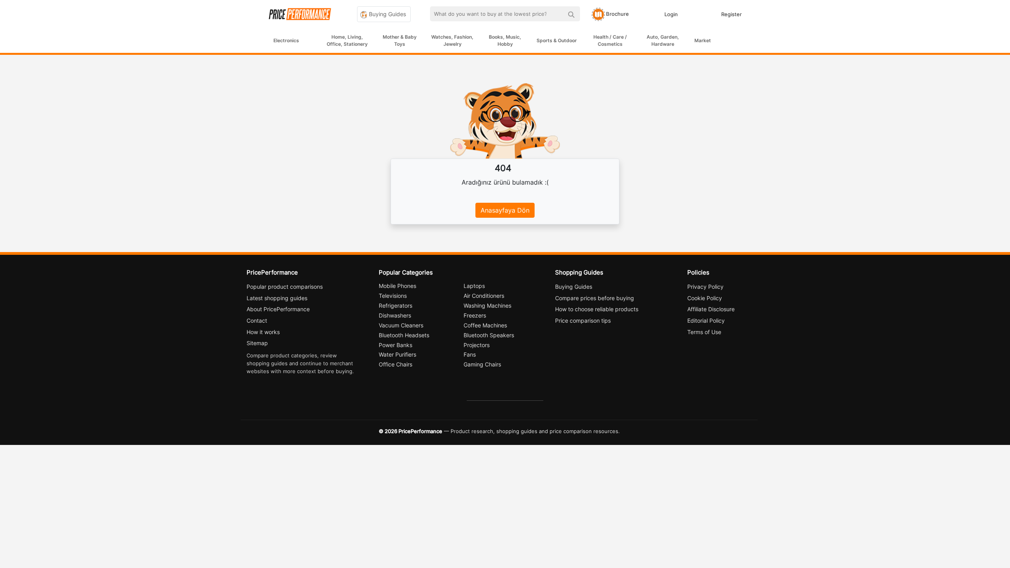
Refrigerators (395, 305)
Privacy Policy (705, 286)
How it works (263, 332)
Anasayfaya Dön (505, 210)
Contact (257, 320)
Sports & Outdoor (557, 40)
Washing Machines (487, 305)
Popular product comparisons (285, 286)
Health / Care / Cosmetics (610, 40)
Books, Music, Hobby (505, 40)
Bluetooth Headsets (404, 335)
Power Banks (395, 345)
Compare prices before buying (594, 298)
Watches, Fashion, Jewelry (452, 40)
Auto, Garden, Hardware (663, 40)
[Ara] (571, 13)
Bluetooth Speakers (489, 335)
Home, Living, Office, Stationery (347, 40)
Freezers (475, 315)
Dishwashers (395, 315)
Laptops (474, 285)
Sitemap (257, 343)
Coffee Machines (485, 325)
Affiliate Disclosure (711, 309)
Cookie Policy (704, 298)
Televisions (393, 295)
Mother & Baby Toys (400, 40)
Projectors (477, 345)
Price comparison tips (583, 320)
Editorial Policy (706, 320)
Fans (470, 354)
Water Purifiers (397, 354)
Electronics (286, 40)
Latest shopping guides (277, 298)
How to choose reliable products (596, 309)
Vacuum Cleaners (401, 325)
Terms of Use (704, 332)
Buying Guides (386, 14)
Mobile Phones (397, 285)
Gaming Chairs (482, 364)
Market (702, 40)
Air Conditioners (484, 295)
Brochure (617, 14)
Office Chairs (395, 364)
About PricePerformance (278, 309)
